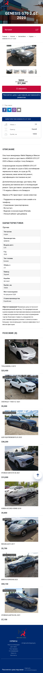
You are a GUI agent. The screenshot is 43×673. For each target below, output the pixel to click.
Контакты (13, 655)
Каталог (8, 30)
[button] (4, 110)
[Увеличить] (21, 55)
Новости (13, 653)
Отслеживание (13, 651)
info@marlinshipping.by (28, 643)
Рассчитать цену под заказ (12, 670)
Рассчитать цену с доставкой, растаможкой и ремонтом (21, 96)
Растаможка (14, 649)
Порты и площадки (14, 644)
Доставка (13, 647)
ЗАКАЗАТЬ (22, 89)
